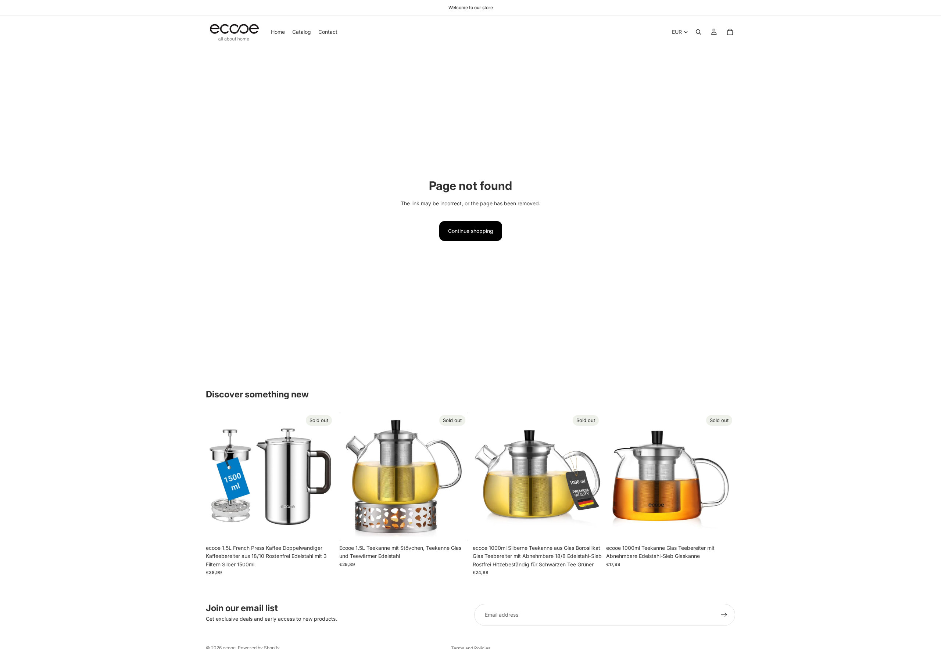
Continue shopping (470, 231)
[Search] (698, 32)
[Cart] (730, 32)
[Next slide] (324, 476)
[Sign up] (724, 615)
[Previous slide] (217, 476)
